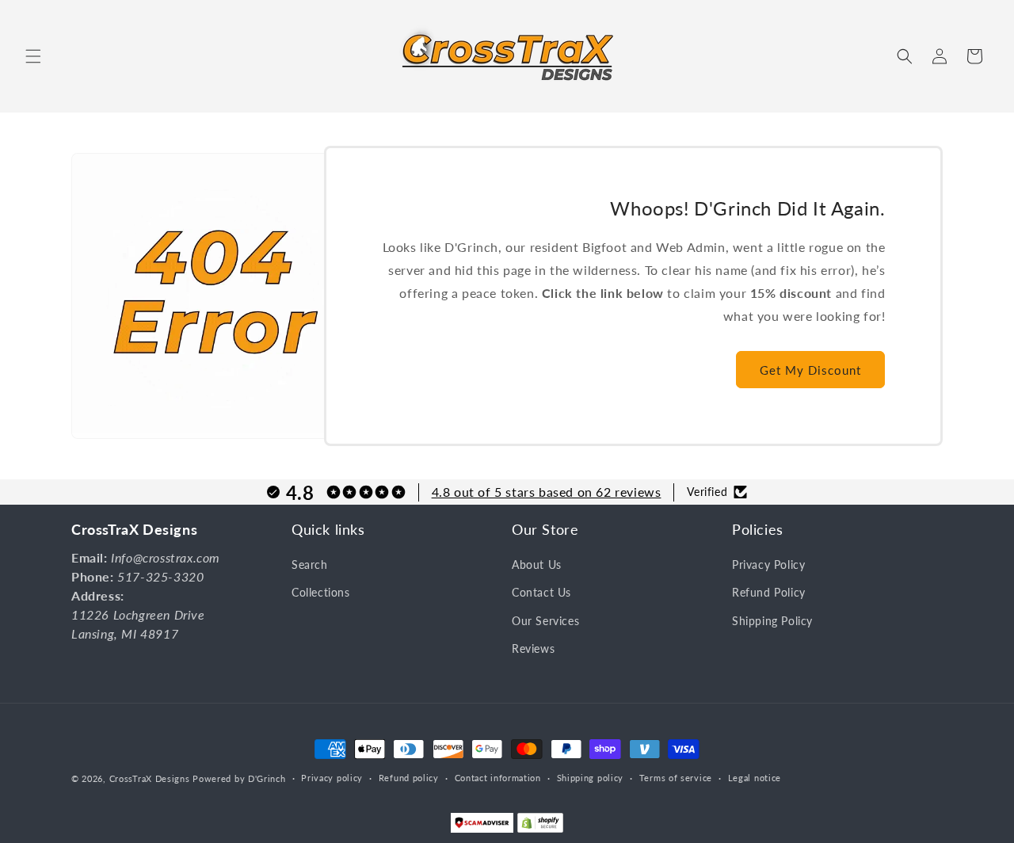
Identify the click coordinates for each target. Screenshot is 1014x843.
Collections (321, 593)
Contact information (498, 777)
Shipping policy (590, 777)
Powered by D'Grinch (239, 778)
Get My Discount (810, 370)
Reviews (533, 648)
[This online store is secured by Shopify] (540, 826)
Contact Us (541, 593)
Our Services (545, 620)
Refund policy (409, 777)
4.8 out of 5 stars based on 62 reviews (546, 491)
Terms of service (675, 777)
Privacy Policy (768, 565)
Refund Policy (769, 593)
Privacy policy (332, 777)
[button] (33, 56)
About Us (537, 565)
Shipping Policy (772, 620)
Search (310, 565)
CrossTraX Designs (149, 778)
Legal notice (754, 777)
